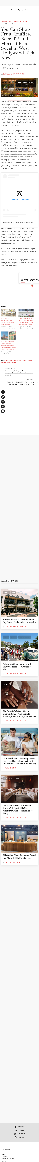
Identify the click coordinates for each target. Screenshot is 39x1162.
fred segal (18, 360)
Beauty (6, 592)
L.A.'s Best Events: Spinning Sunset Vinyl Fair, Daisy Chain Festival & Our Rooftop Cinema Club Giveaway (19, 761)
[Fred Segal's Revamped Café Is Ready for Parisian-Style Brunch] (8, 313)
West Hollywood (20, 21)
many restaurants (19, 113)
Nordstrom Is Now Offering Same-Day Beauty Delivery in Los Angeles (19, 621)
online (12, 243)
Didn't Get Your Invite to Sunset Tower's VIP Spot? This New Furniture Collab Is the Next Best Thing (18, 809)
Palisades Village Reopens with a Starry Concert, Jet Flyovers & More (18, 667)
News (13, 592)
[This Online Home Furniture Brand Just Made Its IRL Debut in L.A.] (19, 839)
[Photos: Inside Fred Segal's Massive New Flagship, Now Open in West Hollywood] (26, 313)
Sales (5, 684)
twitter (21, 1130)
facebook (21, 1127)
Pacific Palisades (24, 637)
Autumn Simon (11, 768)
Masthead (5, 1156)
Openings (13, 637)
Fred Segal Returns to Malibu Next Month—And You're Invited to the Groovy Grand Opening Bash (8, 345)
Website (23, 281)
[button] (32, 286)
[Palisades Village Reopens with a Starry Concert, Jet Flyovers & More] (19, 647)
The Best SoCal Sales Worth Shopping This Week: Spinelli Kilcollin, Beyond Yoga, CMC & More (19, 714)
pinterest (21, 1137)
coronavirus (9, 360)
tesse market (11, 362)
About (4, 1154)
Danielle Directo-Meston (14, 74)
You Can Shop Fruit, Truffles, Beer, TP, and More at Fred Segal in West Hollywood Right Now (18, 44)
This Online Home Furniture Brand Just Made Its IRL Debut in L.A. (19, 856)
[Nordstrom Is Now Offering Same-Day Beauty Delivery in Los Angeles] (19, 603)
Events (6, 731)
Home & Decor (8, 778)
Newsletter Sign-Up (8, 1158)
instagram (21, 1134)
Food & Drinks (7, 21)
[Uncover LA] (19, 9)
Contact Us (5, 1160)
